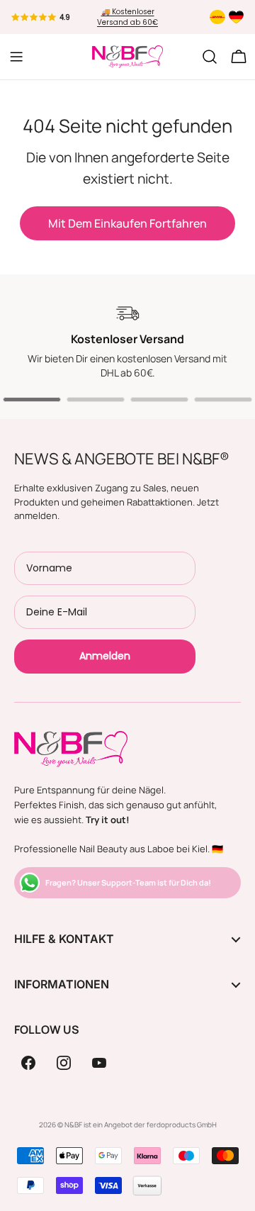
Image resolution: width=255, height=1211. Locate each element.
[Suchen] (210, 57)
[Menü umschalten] (16, 57)
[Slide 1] (32, 399)
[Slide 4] (223, 399)
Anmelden (104, 656)
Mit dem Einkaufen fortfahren (127, 223)
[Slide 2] (96, 399)
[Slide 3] (159, 399)
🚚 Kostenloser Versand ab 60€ (127, 17)
